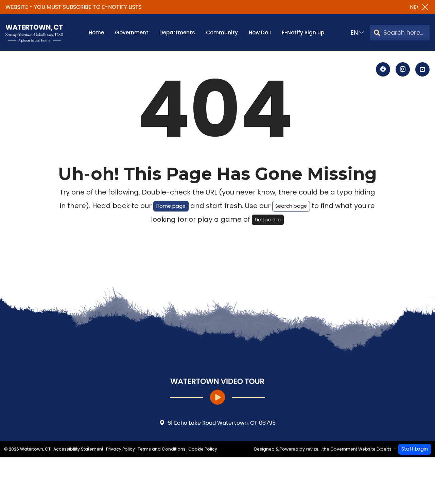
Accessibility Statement (78, 449)
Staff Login (414, 448)
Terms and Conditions (162, 449)
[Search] (377, 32)
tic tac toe (268, 219)
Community (222, 32)
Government (132, 32)
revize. (312, 449)
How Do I (260, 32)
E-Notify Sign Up (303, 32)
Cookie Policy (202, 449)
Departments (177, 32)
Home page (171, 206)
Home (96, 32)
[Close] (425, 7)
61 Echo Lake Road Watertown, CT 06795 (222, 423)
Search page (291, 206)
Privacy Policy (120, 449)
